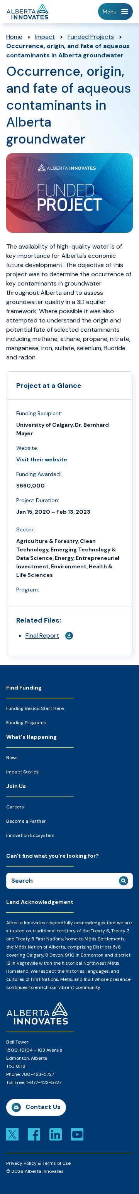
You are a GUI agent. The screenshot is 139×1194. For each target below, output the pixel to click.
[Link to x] (12, 1134)
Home (14, 37)
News (12, 758)
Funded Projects (91, 37)
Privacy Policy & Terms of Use (38, 1163)
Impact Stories (22, 772)
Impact (45, 37)
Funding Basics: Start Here (35, 708)
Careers (15, 807)
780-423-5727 (38, 1074)
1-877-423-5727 (43, 1082)
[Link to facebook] (34, 1134)
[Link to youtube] (77, 1134)
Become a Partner (26, 821)
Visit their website (41, 459)
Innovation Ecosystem (30, 835)
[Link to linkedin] (55, 1134)
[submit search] (123, 880)
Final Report (42, 635)
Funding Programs (26, 723)
